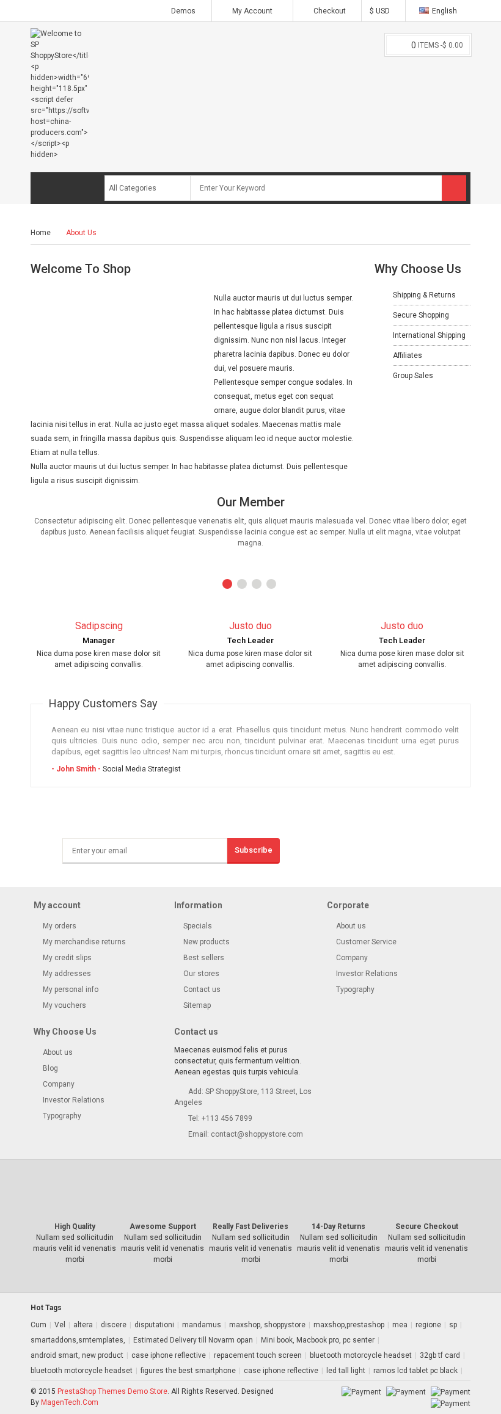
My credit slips (66, 957)
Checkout (329, 11)
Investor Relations (367, 973)
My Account (252, 11)
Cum (38, 1325)
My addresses (66, 973)
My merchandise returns (83, 942)
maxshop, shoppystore (267, 1325)
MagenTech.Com (69, 1402)
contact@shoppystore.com (257, 1134)
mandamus (201, 1325)
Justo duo (250, 626)
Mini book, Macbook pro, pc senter (318, 1340)
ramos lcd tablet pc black (415, 1370)
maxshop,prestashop (348, 1325)
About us (351, 926)
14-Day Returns (338, 1226)
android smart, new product (77, 1355)
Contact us (201, 989)
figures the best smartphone (188, 1370)
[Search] (454, 188)
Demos (183, 11)
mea (400, 1325)
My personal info (69, 989)
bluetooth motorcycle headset (361, 1355)
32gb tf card (440, 1355)
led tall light (345, 1370)
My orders (58, 926)
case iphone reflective (168, 1355)
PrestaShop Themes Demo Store (112, 1391)
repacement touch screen (258, 1355)
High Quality (74, 1226)
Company (352, 957)
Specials (196, 926)
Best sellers (202, 957)
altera (83, 1325)
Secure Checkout (426, 1226)
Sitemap (196, 1005)
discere (113, 1325)
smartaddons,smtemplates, (78, 1340)
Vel (59, 1325)
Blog (50, 1068)
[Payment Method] (361, 1391)
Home (41, 232)
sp (453, 1325)
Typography (355, 989)
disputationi (154, 1325)
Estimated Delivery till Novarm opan (193, 1340)
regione (428, 1325)
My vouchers (63, 1005)
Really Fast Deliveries (250, 1226)
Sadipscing (99, 626)
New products (205, 942)
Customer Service (366, 942)
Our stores (200, 973)
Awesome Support (163, 1226)
